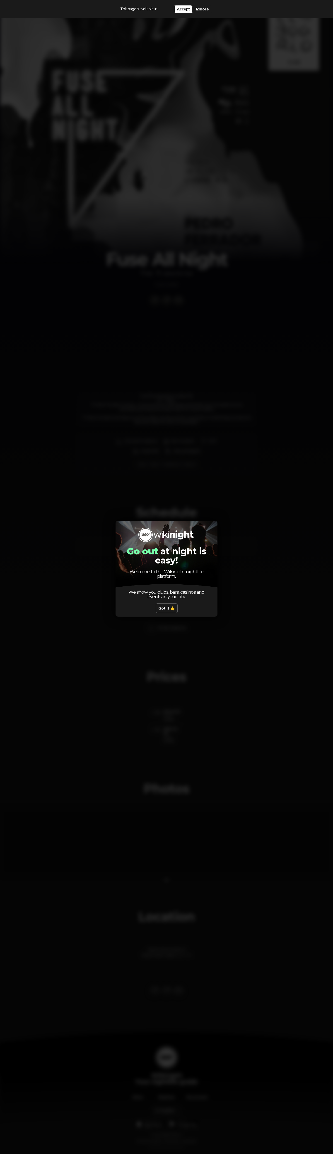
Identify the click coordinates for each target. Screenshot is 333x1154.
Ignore (202, 9)
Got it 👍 (166, 608)
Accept (183, 9)
